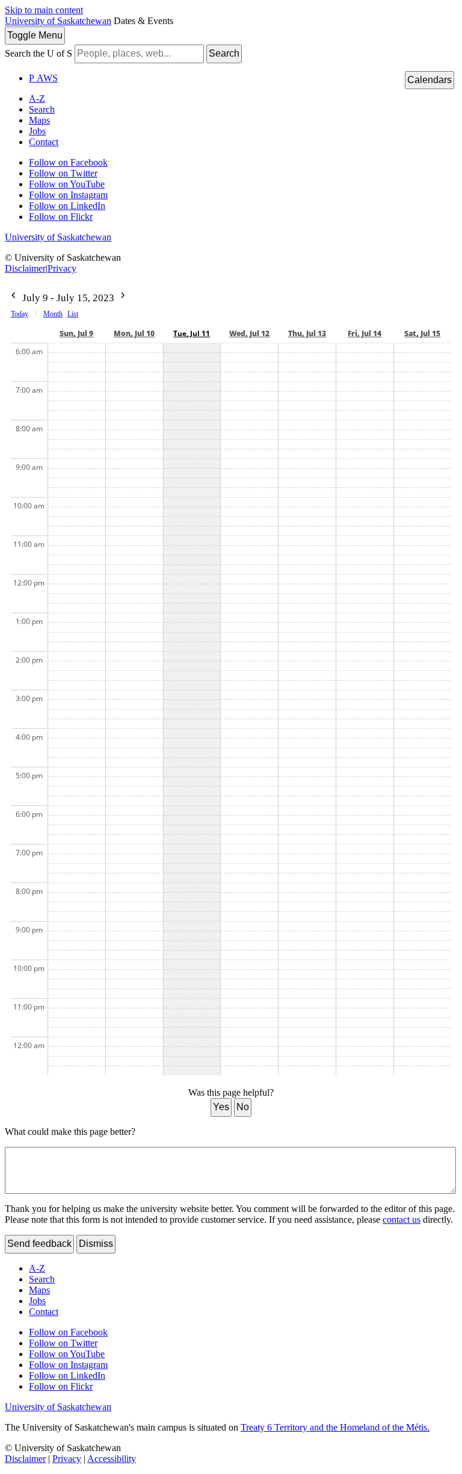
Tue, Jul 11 (191, 333)
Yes (221, 1107)
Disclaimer (25, 268)
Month (53, 313)
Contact (43, 142)
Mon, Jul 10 (134, 333)
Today (19, 313)
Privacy (62, 268)
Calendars (429, 80)
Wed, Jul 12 (249, 333)
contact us (401, 1219)
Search (224, 53)
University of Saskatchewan (58, 21)
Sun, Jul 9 (76, 333)
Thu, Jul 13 (307, 333)
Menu (35, 35)
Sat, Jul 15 (422, 333)
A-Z (37, 98)
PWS (43, 78)
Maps (39, 120)
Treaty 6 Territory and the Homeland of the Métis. (335, 1427)
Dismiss (96, 1243)
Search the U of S (38, 53)
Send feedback (39, 1243)
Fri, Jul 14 (364, 333)
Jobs (37, 131)
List (72, 313)
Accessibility (111, 1459)
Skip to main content (44, 10)
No (242, 1107)
